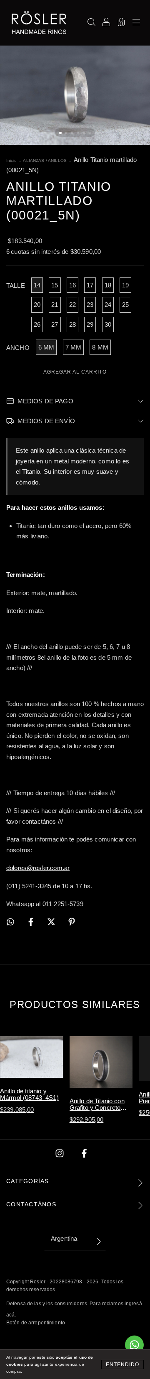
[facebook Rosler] (84, 1153)
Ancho (18, 347)
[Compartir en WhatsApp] (10, 922)
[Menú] (136, 22)
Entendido (122, 1364)
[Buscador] (91, 22)
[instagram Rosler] (60, 1153)
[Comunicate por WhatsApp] (134, 1345)
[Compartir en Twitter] (52, 922)
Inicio (11, 160)
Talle (15, 285)
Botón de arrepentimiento (35, 1323)
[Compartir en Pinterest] (72, 922)
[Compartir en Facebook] (32, 922)
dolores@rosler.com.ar (38, 867)
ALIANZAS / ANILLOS (45, 160)
